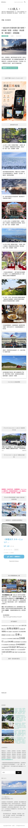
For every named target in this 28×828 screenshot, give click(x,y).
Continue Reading (12, 67)
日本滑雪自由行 (12, 644)
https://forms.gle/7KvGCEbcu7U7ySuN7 (12, 617)
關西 (19, 652)
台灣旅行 (15, 628)
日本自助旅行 (20, 644)
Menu (4, 2)
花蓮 (13, 652)
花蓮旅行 (16, 652)
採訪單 (6, 610)
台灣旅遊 (22, 629)
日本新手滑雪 (15, 638)
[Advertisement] (14, 676)
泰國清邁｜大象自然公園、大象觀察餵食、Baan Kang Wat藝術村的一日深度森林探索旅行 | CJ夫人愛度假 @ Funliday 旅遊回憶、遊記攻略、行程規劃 (14, 491)
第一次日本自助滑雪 (19, 649)
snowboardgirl (11, 625)
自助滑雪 (9, 652)
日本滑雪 (10, 642)
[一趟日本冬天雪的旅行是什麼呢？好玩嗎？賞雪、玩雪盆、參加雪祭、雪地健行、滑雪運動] (14, 46)
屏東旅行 (4, 635)
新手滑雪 (8, 635)
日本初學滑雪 (9, 638)
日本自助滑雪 (4, 36)
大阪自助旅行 (15, 631)
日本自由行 (12, 647)
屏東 (24, 631)
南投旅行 (4, 629)
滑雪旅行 (12, 649)
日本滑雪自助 (5, 644)
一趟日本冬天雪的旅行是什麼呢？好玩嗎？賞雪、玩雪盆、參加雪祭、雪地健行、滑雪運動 (14, 30)
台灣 (9, 628)
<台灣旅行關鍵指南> (19, 598)
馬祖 (21, 652)
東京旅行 (22, 647)
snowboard (5, 625)
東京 (18, 647)
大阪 (7, 631)
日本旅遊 (5, 641)
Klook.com (4, 692)
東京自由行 (7, 649)
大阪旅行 (10, 631)
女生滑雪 (21, 631)
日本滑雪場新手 (17, 642)
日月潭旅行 (13, 635)
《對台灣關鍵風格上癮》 (7, 595)
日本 (17, 634)
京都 (22, 625)
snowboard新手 (18, 625)
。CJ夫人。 (14, 9)
